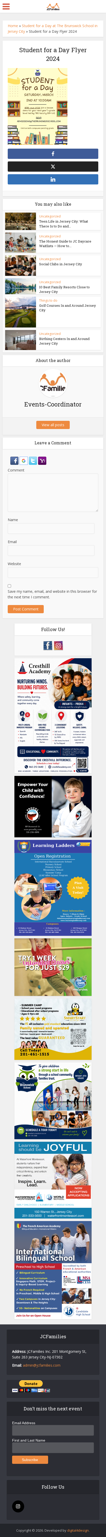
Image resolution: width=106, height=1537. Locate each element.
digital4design (78, 1530)
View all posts (53, 424)
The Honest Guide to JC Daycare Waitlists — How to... (65, 243)
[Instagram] (18, 1506)
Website (14, 563)
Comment (16, 470)
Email (12, 541)
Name (13, 519)
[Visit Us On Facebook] (47, 645)
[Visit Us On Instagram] (58, 645)
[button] (15, 460)
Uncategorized (50, 216)
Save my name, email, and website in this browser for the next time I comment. (52, 594)
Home (13, 25)
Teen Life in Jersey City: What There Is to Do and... (63, 223)
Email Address (23, 1423)
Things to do (48, 300)
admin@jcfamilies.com (41, 1365)
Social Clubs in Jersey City (60, 264)
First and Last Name (28, 1440)
